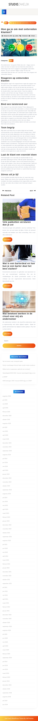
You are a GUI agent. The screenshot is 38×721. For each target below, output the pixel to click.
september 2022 (7, 536)
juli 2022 (5, 544)
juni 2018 (5, 704)
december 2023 (7, 478)
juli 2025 (5, 427)
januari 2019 (6, 681)
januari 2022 (6, 568)
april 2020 (5, 646)
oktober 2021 (6, 579)
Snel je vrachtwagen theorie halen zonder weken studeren (19, 365)
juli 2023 (5, 497)
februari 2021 (6, 607)
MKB (6, 23)
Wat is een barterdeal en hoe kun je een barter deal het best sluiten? (19, 266)
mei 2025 (5, 431)
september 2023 (7, 489)
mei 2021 (5, 595)
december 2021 (7, 571)
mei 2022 (5, 552)
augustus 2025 (7, 423)
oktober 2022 (6, 532)
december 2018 (7, 685)
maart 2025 (6, 439)
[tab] (4, 11)
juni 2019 (5, 665)
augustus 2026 (7, 396)
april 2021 (5, 599)
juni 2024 (5, 462)
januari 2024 (6, 474)
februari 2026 (6, 411)
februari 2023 (6, 517)
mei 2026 (5, 404)
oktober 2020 (6, 622)
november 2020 (7, 618)
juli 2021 (5, 587)
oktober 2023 (6, 486)
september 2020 (7, 626)
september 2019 (7, 657)
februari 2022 (6, 564)
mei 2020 (5, 642)
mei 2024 (5, 466)
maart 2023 (6, 513)
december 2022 (7, 525)
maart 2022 (6, 560)
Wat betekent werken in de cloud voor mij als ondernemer (17, 316)
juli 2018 (5, 700)
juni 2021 (5, 591)
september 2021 (7, 583)
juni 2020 (5, 638)
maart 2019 (6, 673)
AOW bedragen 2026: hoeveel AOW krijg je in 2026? (17, 380)
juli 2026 (5, 400)
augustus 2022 (7, 540)
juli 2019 (5, 661)
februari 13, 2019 (8, 35)
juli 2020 (5, 634)
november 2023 (7, 482)
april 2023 (5, 509)
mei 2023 (5, 505)
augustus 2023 (7, 493)
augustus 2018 (7, 696)
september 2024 (7, 450)
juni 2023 (5, 501)
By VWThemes (28, 718)
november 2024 (7, 447)
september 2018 (7, 692)
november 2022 (7, 529)
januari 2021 (6, 611)
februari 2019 (6, 677)
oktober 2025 (6, 419)
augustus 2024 (7, 454)
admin (16, 35)
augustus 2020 (7, 630)
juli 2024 (5, 458)
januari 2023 (6, 521)
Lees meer (8, 240)
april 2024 (5, 470)
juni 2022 (5, 548)
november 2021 (7, 575)
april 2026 (5, 408)
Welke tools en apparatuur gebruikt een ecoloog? (16, 369)
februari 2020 (6, 653)
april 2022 (5, 556)
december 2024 (7, 443)
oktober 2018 (6, 689)
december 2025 (7, 415)
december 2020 (7, 614)
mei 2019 (5, 669)
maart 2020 (6, 650)
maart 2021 (6, 603)
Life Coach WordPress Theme (14, 718)
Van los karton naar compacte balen (13, 361)
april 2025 (5, 435)
